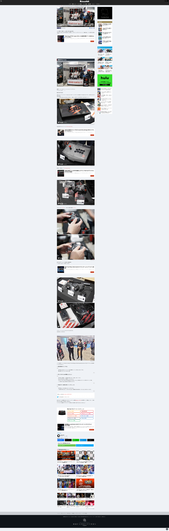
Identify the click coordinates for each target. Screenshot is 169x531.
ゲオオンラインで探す (72, 418)
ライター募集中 (85, 513)
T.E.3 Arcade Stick (67, 168)
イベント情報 (85, 4)
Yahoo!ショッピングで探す (87, 413)
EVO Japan (59, 433)
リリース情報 (79, 4)
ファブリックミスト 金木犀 (90, 508)
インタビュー (98, 4)
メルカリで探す (71, 413)
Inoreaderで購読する (80, 445)
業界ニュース (74, 4)
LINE (74, 440)
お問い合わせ (69, 513)
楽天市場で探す (85, 411)
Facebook (60, 440)
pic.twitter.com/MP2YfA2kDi (68, 394)
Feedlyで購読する (62, 445)
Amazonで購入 (71, 411)
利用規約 (73, 513)
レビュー (93, 4)
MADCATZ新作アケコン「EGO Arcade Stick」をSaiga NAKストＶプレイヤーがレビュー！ (76, 133)
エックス (67, 440)
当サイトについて (63, 513)
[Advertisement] (76, 51)
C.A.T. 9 (63, 207)
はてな (81, 440)
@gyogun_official (78, 400)
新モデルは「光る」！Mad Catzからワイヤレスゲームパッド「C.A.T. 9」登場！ (76, 270)
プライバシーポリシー (79, 513)
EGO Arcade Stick (69, 126)
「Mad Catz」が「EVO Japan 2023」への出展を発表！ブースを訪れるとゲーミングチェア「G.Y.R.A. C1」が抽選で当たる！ (76, 39)
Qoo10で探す (85, 418)
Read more (91, 429)
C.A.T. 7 (74, 207)
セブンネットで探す (72, 420)
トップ (70, 4)
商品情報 (89, 4)
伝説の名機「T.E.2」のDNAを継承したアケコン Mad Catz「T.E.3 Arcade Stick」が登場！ (76, 173)
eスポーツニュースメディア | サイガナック (84, 522)
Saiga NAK (84, 1)
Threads (90, 440)
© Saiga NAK (84, 525)
